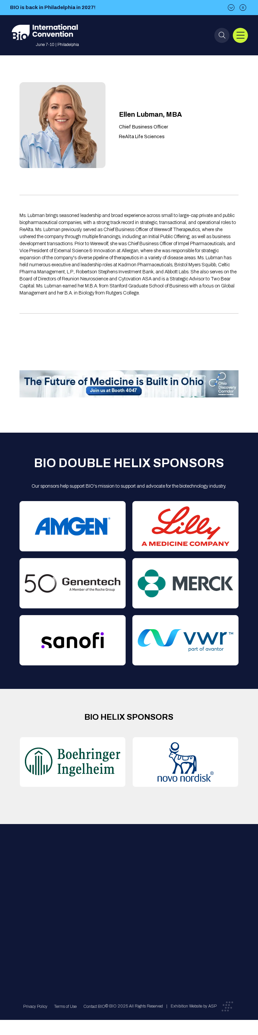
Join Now (78, 899)
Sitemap (126, 925)
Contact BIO (94, 1006)
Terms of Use (65, 1006)
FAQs (123, 885)
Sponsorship (130, 912)
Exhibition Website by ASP (194, 1006)
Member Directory (86, 885)
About (75, 872)
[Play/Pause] (243, 7)
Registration (130, 899)
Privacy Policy (35, 1006)
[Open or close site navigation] (240, 35)
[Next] (231, 7)
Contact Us (129, 872)
